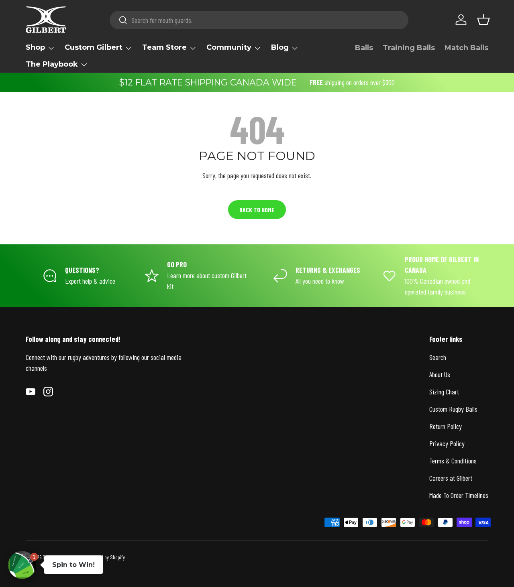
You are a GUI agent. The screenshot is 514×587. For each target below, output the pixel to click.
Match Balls (466, 47)
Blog (280, 47)
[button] (483, 19)
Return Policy (445, 426)
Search (437, 357)
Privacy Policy (447, 443)
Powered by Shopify (106, 557)
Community (228, 47)
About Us (439, 374)
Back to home (257, 209)
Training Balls (409, 47)
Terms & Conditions (453, 460)
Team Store (164, 47)
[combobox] (259, 20)
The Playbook (52, 64)
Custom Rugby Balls (453, 408)
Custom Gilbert (93, 47)
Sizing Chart (444, 391)
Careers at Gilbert (450, 477)
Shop (35, 47)
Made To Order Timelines (458, 495)
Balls (364, 47)
